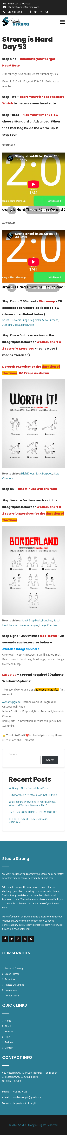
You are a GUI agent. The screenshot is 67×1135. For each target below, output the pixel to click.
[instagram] (41, 12)
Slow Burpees (50, 320)
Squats (6, 320)
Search (13, 754)
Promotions (11, 990)
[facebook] (30, 12)
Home (8, 1020)
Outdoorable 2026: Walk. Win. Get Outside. (33, 795)
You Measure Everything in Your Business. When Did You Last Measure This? (32, 803)
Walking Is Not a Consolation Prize (28, 788)
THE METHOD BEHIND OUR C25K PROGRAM (28, 820)
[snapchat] (47, 12)
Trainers (9, 1042)
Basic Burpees (44, 473)
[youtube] (24, 939)
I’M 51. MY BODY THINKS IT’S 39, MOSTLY (33, 812)
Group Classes (12, 973)
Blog (7, 1036)
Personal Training (14, 968)
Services (9, 1031)
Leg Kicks (35, 320)
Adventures (10, 979)
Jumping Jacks (11, 325)
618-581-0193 (15, 12)
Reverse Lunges (29, 625)
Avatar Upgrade (11, 702)
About (8, 1026)
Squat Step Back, (31, 620)
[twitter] (35, 12)
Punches (47, 620)
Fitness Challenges (14, 984)
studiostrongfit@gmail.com (23, 7)
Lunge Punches (48, 625)
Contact (9, 1047)
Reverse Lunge (20, 320)
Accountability (12, 995)
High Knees (27, 325)
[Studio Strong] (15, 21)
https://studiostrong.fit (24, 1103)
